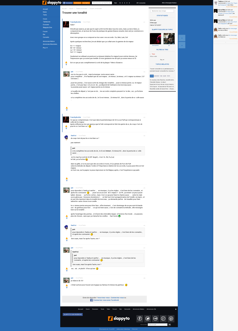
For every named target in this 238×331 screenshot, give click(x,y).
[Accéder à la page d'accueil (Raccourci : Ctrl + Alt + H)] (52, 4)
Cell (219, 28)
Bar (44, 34)
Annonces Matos (49, 41)
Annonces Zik (151, 309)
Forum (45, 31)
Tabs (161, 76)
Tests (45, 15)
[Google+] (163, 318)
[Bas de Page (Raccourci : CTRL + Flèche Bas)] (181, 45)
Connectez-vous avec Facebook (106, 300)
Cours (45, 19)
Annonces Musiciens (50, 44)
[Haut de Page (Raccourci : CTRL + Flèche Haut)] (181, 38)
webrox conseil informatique (123, 329)
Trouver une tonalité (95, 8)
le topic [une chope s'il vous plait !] (226, 12)
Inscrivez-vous (104, 298)
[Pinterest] (171, 318)
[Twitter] (147, 318)
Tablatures (46, 22)
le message (233, 28)
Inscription (86, 3)
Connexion (69, 3)
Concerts (46, 37)
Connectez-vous (117, 298)
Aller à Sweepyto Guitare (169, 2)
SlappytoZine (47, 27)
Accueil (45, 9)
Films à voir (134, 329)
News (45, 12)
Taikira (220, 1)
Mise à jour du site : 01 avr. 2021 (107, 329)
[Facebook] (139, 318)
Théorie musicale (81, 8)
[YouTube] (155, 318)
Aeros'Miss (222, 10)
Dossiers (46, 25)
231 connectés (140, 3)
